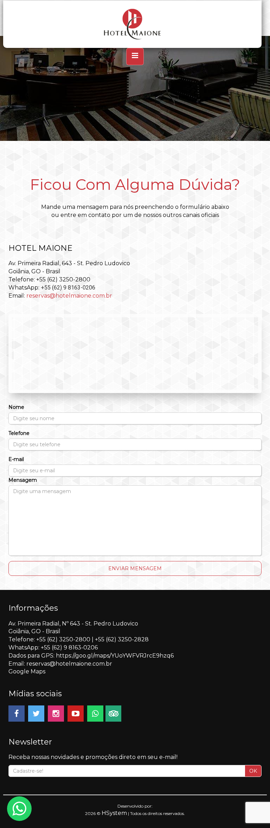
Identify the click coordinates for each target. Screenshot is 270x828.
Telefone (19, 433)
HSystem (114, 813)
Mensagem (22, 480)
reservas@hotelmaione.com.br (69, 295)
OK (253, 771)
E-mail (16, 459)
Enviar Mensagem (135, 568)
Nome (16, 407)
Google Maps (26, 671)
